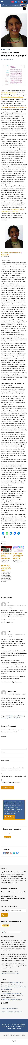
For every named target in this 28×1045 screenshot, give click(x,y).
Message (4, 736)
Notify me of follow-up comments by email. (13, 776)
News (8, 1024)
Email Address (5, 760)
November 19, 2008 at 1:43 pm (17, 605)
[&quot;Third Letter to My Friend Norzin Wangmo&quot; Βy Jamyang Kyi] (18, 549)
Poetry (12, 1026)
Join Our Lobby (9, 817)
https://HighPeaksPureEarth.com (12, 993)
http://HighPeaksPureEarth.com (12, 999)
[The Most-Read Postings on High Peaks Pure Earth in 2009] (7, 573)
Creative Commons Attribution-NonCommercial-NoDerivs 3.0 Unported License (13, 987)
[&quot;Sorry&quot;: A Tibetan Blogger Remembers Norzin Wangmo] (6, 549)
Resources (19, 1026)
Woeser (14, 1024)
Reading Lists (21, 1024)
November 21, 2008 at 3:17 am (16, 634)
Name (3, 752)
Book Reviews (5, 1026)
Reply (10, 608)
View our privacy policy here (9, 1008)
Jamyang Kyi (5, 50)
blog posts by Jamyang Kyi (8, 93)
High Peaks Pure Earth (15, 982)
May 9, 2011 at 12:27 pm (14, 694)
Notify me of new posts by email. (10, 782)
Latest (4, 1024)
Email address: (5, 910)
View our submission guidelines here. (12, 1012)
